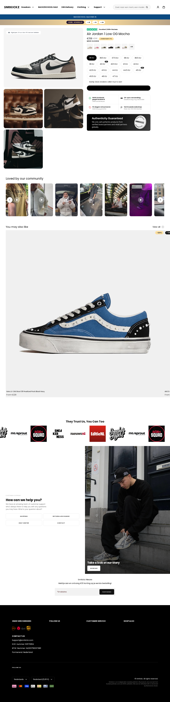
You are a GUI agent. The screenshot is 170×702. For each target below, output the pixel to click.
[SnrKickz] (12, 7)
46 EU (104, 76)
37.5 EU (115, 58)
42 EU (135, 64)
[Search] (146, 7)
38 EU (126, 58)
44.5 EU (126, 70)
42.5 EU (92, 70)
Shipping (24, 516)
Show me (93, 568)
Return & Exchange (61, 516)
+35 (131, 47)
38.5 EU (138, 58)
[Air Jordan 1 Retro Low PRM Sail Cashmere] (125, 47)
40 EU (103, 63)
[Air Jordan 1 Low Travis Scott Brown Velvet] (111, 47)
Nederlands (19, 679)
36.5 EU (103, 58)
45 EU (139, 69)
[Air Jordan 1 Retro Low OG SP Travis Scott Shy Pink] (90, 47)
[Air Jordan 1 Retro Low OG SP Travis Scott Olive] (118, 47)
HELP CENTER (24, 523)
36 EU (91, 57)
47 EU (115, 76)
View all (156, 227)
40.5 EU (114, 64)
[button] (163, 7)
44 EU (115, 70)
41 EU (125, 64)
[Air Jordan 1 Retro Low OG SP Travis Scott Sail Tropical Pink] (97, 47)
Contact (61, 523)
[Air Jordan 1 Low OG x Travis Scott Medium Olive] (104, 47)
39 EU (91, 64)
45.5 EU (92, 76)
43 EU (104, 70)
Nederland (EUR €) (41, 679)
